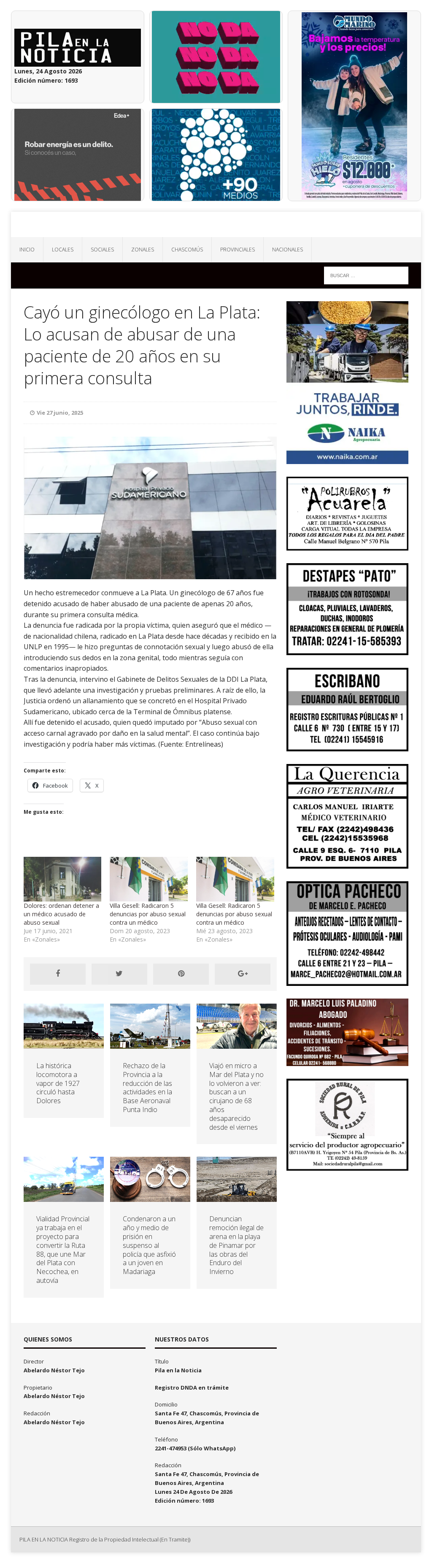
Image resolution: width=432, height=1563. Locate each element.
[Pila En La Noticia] (216, 224)
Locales (62, 249)
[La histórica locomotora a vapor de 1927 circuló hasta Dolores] (64, 1044)
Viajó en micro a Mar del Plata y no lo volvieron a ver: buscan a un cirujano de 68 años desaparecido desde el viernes (236, 1096)
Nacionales (287, 249)
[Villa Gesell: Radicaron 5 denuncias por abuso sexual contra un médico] (149, 879)
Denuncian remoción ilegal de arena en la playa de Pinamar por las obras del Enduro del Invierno (236, 1245)
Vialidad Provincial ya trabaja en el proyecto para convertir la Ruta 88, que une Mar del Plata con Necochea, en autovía (62, 1249)
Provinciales (237, 249)
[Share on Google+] (242, 974)
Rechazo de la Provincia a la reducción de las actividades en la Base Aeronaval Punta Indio (147, 1087)
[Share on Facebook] (58, 974)
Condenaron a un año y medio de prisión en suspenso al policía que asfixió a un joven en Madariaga (149, 1245)
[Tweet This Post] (119, 974)
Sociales (102, 249)
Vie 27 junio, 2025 (60, 412)
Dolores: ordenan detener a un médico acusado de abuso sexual (61, 914)
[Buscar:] (366, 275)
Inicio (27, 249)
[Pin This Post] (181, 974)
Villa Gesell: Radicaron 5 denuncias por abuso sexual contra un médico (148, 914)
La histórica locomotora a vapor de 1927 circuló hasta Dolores (58, 1083)
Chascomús (187, 249)
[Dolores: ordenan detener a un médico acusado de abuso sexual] (63, 879)
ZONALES (142, 249)
